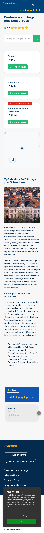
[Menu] (39, 5)
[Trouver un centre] (33, 5)
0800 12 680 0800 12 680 (21, 461)
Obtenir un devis (18, 67)
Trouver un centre (17, 455)
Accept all (21, 521)
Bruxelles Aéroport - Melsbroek (19, 110)
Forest (11, 56)
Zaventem (13, 82)
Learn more (11, 510)
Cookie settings (21, 516)
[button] (12, 159)
